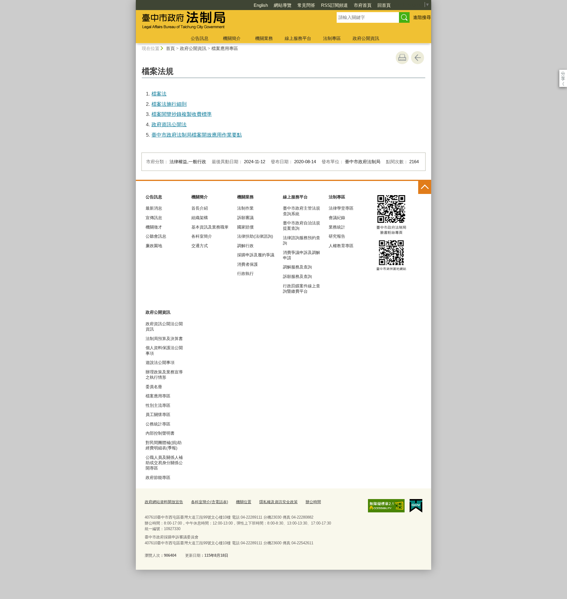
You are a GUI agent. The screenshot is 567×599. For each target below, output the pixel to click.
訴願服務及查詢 (297, 276)
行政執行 (245, 273)
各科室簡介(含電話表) (209, 502)
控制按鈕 (424, 187)
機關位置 (243, 502)
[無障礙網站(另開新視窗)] (386, 505)
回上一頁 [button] (417, 57)
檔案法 (159, 93)
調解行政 (245, 245)
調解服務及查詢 (297, 267)
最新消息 (154, 208)
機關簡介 (232, 38)
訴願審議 (245, 217)
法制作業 (245, 208)
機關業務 (264, 38)
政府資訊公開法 (169, 124)
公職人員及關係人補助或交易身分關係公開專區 (164, 462)
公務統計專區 (158, 424)
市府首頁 (363, 5)
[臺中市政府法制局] (229, 21)
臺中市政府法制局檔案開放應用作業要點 (196, 134)
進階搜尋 (422, 17)
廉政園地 (154, 245)
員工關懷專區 (158, 414)
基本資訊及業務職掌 (210, 227)
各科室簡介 (201, 236)
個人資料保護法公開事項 (164, 350)
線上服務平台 (298, 38)
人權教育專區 (341, 245)
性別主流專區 (158, 405)
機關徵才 (154, 227)
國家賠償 (245, 227)
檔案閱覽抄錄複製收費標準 (181, 114)
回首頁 (384, 5)
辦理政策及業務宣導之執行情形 (164, 375)
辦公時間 (313, 502)
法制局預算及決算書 (164, 338)
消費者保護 (247, 264)
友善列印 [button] (402, 57)
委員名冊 (154, 386)
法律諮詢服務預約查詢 (301, 240)
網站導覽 (282, 5)
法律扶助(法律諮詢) (255, 236)
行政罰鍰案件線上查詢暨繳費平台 (301, 289)
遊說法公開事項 (160, 362)
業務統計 (337, 227)
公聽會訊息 (156, 236)
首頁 (170, 48)
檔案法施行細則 (169, 104)
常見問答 (306, 5)
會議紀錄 (337, 217)
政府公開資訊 (366, 38)
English (261, 5)
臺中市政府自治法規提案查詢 (301, 226)
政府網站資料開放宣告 (164, 502)
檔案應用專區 (224, 48)
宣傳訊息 (154, 217)
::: (133, 2)
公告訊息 (199, 38)
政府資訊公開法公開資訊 (164, 326)
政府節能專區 (158, 477)
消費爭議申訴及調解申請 (301, 255)
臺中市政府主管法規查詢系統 (301, 211)
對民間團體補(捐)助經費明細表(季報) (164, 445)
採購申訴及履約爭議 (255, 254)
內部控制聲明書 (160, 433)
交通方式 (199, 245)
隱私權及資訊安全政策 (278, 502)
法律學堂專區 (341, 208)
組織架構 (199, 217)
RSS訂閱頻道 (334, 5)
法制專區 (332, 38)
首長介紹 (199, 208)
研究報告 (337, 236)
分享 (563, 73)
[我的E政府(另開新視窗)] (416, 506)
